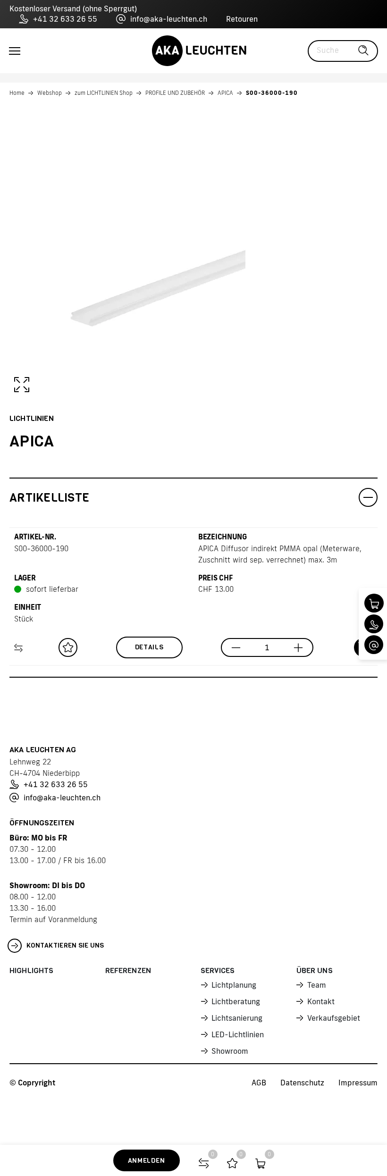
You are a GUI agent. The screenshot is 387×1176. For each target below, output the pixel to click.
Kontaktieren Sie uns (65, 945)
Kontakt (321, 1001)
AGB (259, 1082)
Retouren (242, 19)
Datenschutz (302, 1082)
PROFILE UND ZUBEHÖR (175, 92)
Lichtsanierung (236, 1018)
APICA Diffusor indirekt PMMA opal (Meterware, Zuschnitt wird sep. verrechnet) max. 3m (280, 554)
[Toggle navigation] (14, 51)
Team (316, 985)
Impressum (358, 1082)
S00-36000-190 (272, 92)
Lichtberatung (235, 1001)
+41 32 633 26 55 (65, 19)
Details (149, 647)
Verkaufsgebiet (333, 1018)
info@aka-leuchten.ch (168, 19)
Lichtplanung (233, 985)
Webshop (49, 92)
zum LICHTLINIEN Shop (104, 92)
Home (17, 92)
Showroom (229, 1051)
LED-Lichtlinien (237, 1034)
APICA (225, 92)
